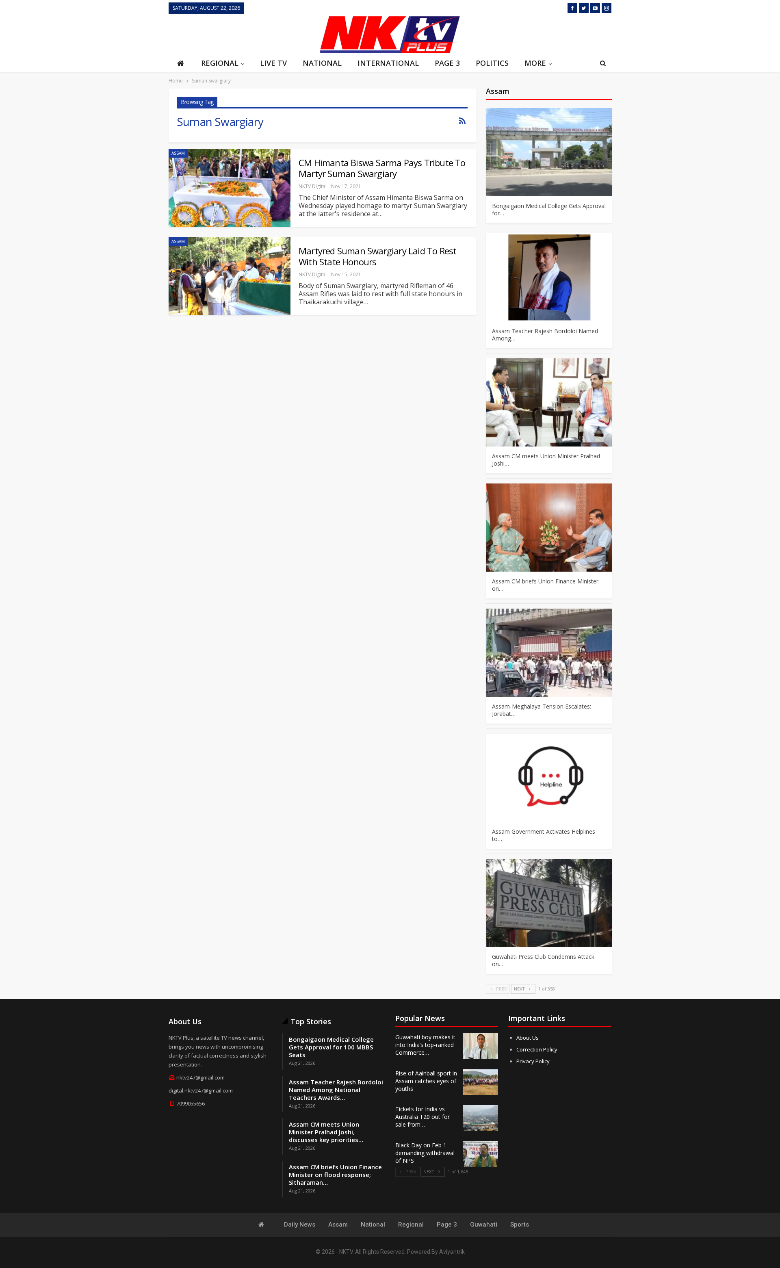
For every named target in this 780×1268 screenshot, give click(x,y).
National (322, 63)
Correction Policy (536, 1049)
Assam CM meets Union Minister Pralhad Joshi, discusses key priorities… (326, 1132)
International (388, 63)
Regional (219, 63)
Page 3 (447, 63)
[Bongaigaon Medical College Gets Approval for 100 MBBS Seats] (549, 152)
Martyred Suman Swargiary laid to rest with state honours (377, 256)
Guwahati (483, 1224)
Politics (492, 63)
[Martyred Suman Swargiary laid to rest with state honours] (229, 276)
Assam (178, 153)
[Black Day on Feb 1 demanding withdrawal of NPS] (480, 1154)
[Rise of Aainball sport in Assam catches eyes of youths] (480, 1082)
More (535, 63)
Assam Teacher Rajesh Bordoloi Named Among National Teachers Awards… (336, 1089)
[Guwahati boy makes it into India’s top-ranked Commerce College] (480, 1046)
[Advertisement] (242, 33)
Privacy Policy (533, 1061)
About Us (527, 1037)
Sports (519, 1224)
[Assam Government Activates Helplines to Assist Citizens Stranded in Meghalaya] (549, 778)
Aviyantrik (452, 1251)
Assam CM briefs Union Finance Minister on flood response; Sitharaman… (335, 1174)
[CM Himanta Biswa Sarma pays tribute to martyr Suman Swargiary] (229, 188)
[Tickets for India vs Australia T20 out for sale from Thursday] (480, 1118)
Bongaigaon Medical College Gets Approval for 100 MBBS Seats (331, 1047)
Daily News (299, 1224)
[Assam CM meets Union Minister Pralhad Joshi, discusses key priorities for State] (549, 402)
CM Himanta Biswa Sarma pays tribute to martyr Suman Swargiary (382, 168)
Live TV (273, 63)
